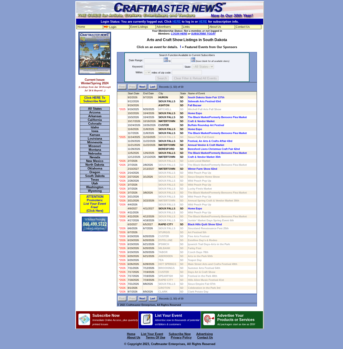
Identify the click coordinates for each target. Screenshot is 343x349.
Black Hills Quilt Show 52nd (205, 224)
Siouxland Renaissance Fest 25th (208, 228)
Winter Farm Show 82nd (202, 168)
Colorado (95, 123)
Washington (94, 187)
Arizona (94, 112)
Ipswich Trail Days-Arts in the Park (209, 244)
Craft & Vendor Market (201, 121)
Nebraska (95, 153)
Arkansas (95, 116)
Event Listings (139, 26)
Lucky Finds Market (200, 188)
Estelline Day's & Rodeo (202, 240)
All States (95, 108)
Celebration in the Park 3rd (204, 287)
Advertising (204, 334)
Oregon (94, 172)
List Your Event (177, 320)
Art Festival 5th (197, 232)
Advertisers (164, 26)
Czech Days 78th (198, 252)
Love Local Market (199, 160)
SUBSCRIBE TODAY (203, 33)
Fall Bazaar (194, 105)
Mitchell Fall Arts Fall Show (204, 109)
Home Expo (195, 113)
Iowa (94, 131)
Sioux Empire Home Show (204, 176)
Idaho (95, 127)
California (95, 120)
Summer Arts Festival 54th (204, 268)
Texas (95, 179)
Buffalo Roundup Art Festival (206, 125)
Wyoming (95, 191)
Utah (94, 183)
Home (81, 26)
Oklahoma (95, 168)
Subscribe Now (115, 320)
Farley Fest (194, 248)
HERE (176, 21)
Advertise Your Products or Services (236, 320)
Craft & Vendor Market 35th (204, 156)
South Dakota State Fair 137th (206, 97)
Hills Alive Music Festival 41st (206, 279)
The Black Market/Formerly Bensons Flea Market (217, 117)
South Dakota (95, 176)
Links (186, 26)
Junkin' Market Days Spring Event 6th (211, 220)
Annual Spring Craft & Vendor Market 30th (213, 200)
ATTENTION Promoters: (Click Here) (95, 203)
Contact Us (243, 26)
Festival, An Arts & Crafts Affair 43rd (210, 141)
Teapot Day (195, 260)
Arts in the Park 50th (200, 256)
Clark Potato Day (198, 291)
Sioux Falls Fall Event (201, 137)
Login (112, 27)
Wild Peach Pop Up (199, 172)
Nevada (95, 157)
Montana (95, 150)
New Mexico (94, 161)
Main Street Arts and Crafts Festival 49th (212, 264)
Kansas (95, 135)
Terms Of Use (155, 337)
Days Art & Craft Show (201, 272)
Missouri (94, 146)
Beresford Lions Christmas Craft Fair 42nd (214, 149)
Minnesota (94, 142)
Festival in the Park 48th (202, 276)
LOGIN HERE (179, 33)
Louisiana (95, 138)
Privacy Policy (181, 337)
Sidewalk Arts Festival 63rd (204, 101)
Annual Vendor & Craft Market (206, 145)
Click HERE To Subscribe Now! (94, 99)
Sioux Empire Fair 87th (202, 283)
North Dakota (94, 164)
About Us (215, 26)
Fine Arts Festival (198, 236)
